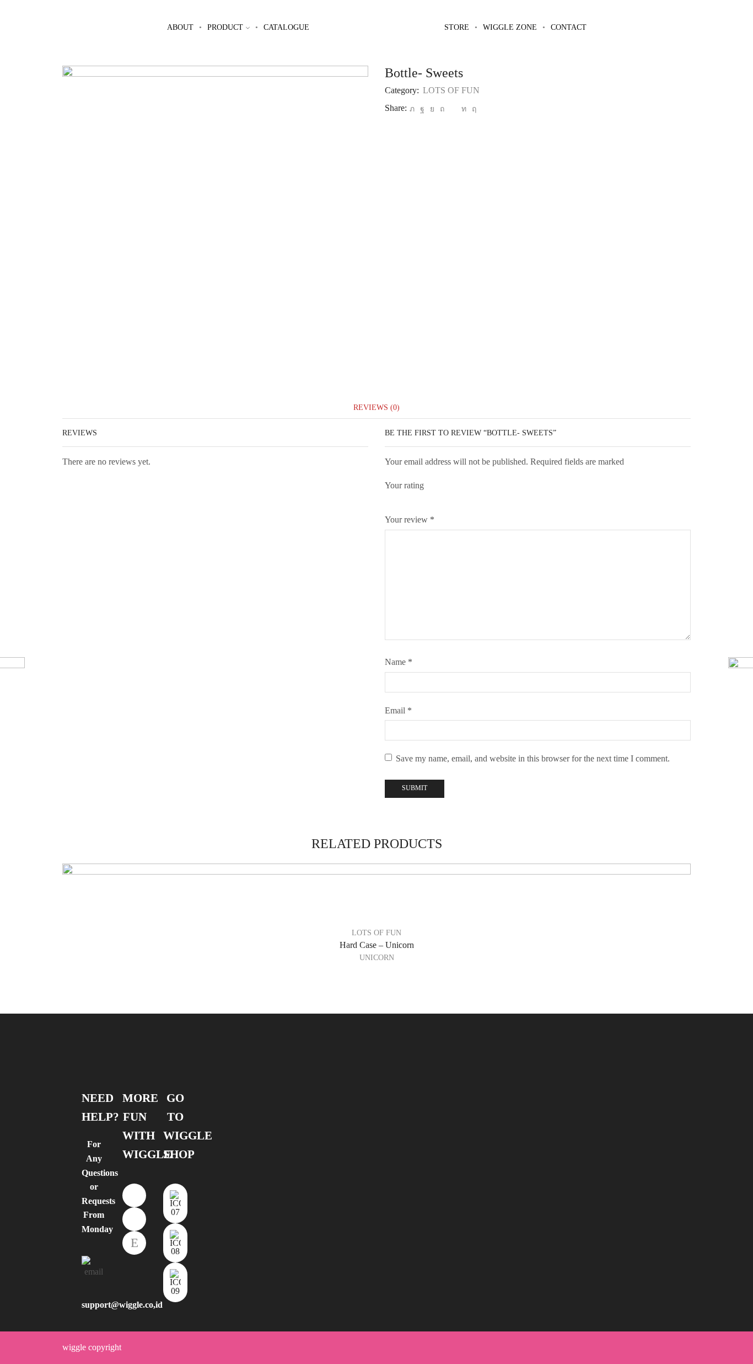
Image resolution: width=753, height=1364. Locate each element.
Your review (409, 519)
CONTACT (569, 27)
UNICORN (376, 957)
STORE (456, 27)
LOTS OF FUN (451, 90)
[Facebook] (422, 109)
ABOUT (180, 27)
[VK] (432, 109)
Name (398, 662)
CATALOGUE (286, 27)
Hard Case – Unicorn (377, 945)
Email (398, 710)
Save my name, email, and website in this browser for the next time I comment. (533, 758)
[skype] (472, 109)
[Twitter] (412, 109)
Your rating (404, 485)
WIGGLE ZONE (510, 27)
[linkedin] (464, 109)
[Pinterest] (442, 109)
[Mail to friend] (453, 109)
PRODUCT (225, 27)
